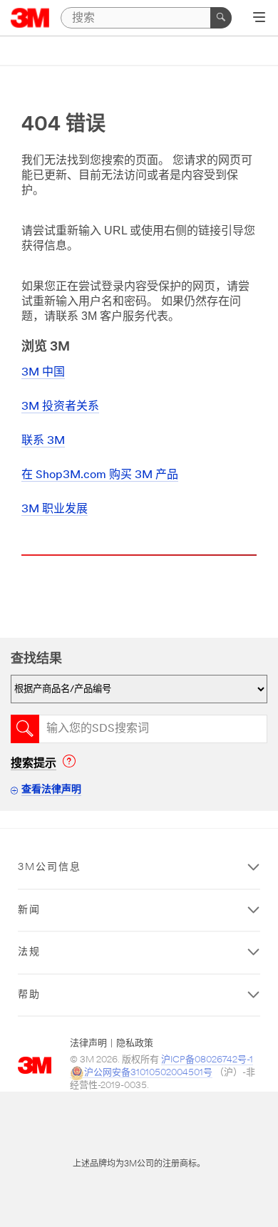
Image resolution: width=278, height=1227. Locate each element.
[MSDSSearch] (25, 729)
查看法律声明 (51, 790)
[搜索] (221, 18)
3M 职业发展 (54, 509)
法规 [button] (29, 952)
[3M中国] (30, 18)
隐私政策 (134, 1043)
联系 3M (43, 441)
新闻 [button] (29, 910)
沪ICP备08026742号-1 (207, 1060)
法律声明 (88, 1043)
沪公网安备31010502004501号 (148, 1072)
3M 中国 (43, 372)
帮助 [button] (29, 995)
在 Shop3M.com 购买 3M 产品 (99, 475)
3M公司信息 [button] (49, 867)
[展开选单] (259, 18)
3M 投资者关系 (60, 407)
